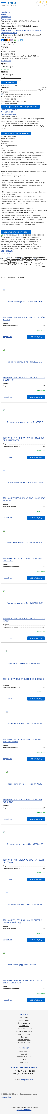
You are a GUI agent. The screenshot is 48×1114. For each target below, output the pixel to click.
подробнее (7, 337)
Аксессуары (24, 1026)
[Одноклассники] (8, 40)
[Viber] (11, 40)
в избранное (6, 61)
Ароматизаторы (24, 1042)
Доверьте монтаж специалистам (20, 107)
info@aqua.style (27, 1079)
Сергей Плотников (24, 1110)
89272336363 (7, 251)
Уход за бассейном (24, 1028)
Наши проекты (24, 1051)
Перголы (24, 1037)
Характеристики (8, 112)
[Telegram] (21, 40)
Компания (24, 1048)
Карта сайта (6, 1097)
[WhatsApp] (15, 40)
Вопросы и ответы (24, 1056)
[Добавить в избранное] (43, 285)
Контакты (24, 1062)
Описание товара (9, 109)
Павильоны (24, 1020)
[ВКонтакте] (2, 40)
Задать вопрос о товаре (16, 133)
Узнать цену (36, 337)
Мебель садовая (24, 1040)
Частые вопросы (8, 114)
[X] (5, 40)
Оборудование (24, 1023)
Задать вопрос (7, 253)
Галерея (24, 1054)
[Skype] (18, 40)
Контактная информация (24, 1067)
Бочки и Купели (24, 1034)
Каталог (24, 1014)
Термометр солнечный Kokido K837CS (23, 679)
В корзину (9, 82)
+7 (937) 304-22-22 (24, 1071)
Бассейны (24, 1017)
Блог (24, 1059)
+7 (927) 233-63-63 (24, 1073)
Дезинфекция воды (24, 1031)
